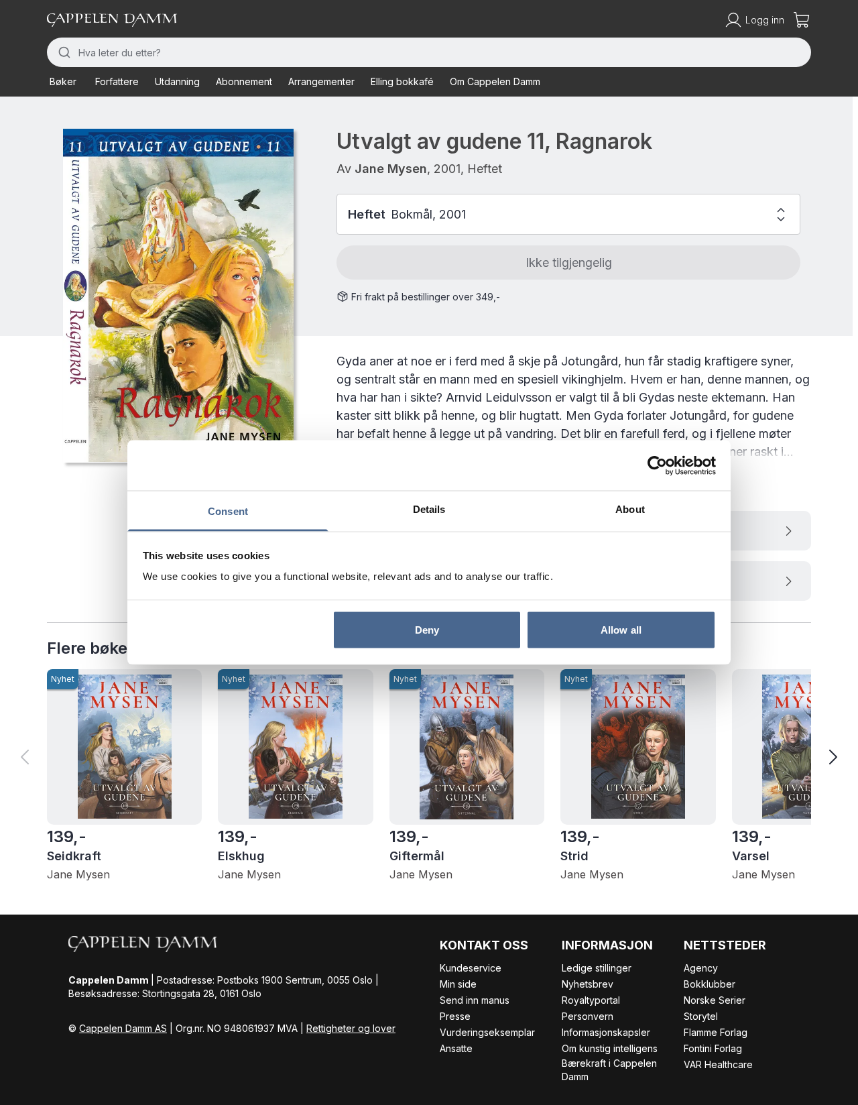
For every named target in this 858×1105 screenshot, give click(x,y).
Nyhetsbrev (587, 984)
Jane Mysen (391, 169)
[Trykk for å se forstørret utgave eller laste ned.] (178, 295)
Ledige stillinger (596, 968)
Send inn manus (474, 1000)
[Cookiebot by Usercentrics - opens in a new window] (657, 465)
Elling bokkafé (402, 81)
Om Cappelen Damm (495, 81)
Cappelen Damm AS (123, 1028)
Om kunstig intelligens (610, 1048)
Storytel (701, 1016)
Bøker (63, 81)
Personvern (587, 1016)
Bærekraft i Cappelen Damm (609, 1069)
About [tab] (630, 509)
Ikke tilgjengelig (569, 262)
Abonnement (244, 81)
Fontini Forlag (713, 1048)
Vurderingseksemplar (487, 1032)
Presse (455, 1016)
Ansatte (456, 1048)
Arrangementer (321, 81)
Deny (427, 629)
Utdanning (177, 81)
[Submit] (62, 52)
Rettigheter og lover (350, 1028)
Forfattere (117, 81)
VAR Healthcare (718, 1064)
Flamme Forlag (715, 1032)
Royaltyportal (591, 1000)
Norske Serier (714, 1000)
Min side (458, 984)
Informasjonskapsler (606, 1032)
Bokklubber (709, 984)
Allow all (621, 629)
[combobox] (429, 52)
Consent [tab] (228, 511)
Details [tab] (429, 509)
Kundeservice (470, 968)
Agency (701, 968)
